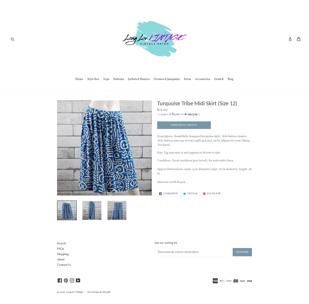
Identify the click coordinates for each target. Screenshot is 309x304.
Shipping (63, 254)
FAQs (60, 249)
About (61, 260)
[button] (204, 114)
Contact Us (64, 265)
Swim (187, 79)
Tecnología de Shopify (99, 292)
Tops (106, 79)
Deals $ (219, 79)
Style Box (93, 79)
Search (61, 244)
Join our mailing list (165, 243)
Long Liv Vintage (74, 292)
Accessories (202, 79)
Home (79, 79)
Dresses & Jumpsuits (167, 79)
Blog (231, 79)
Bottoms (118, 79)
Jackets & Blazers (139, 79)
